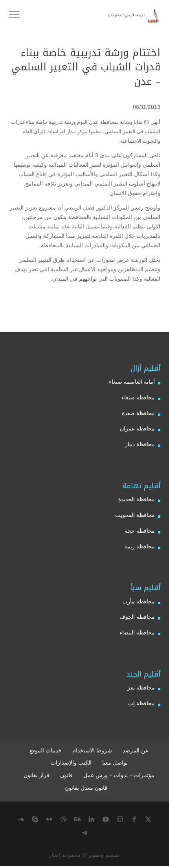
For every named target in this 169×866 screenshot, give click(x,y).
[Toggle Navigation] (14, 15)
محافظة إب (141, 703)
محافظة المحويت (135, 515)
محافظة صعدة (138, 413)
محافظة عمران (137, 428)
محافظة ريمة (139, 546)
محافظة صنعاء (138, 397)
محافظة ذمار (140, 444)
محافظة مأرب (138, 601)
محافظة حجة (140, 531)
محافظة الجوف (137, 617)
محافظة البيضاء (137, 632)
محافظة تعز (141, 687)
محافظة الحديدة (136, 499)
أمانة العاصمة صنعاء (132, 382)
